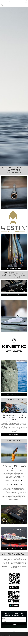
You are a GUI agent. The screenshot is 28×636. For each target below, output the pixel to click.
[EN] (6, 1)
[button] (14, 407)
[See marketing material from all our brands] (14, 537)
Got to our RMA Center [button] (14, 434)
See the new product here (14, 295)
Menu (2, 5)
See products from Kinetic (14, 394)
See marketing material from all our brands (14, 548)
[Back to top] (14, 632)
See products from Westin (14, 268)
